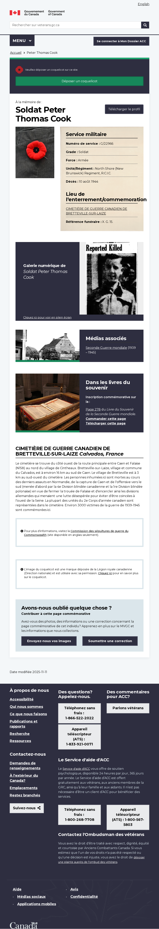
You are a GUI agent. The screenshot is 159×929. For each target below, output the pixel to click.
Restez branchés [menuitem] (25, 795)
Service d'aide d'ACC (76, 769)
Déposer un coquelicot (80, 81)
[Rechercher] (145, 25)
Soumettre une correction (110, 641)
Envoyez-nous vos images (49, 641)
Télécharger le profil (124, 109)
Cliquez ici (105, 573)
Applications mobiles (36, 904)
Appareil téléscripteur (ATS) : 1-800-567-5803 (128, 817)
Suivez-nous (28, 809)
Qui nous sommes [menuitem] (26, 707)
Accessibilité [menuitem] (22, 699)
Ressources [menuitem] (20, 741)
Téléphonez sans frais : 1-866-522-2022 (79, 713)
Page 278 (93, 409)
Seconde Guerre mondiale (106, 348)
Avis (74, 889)
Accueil (16, 53)
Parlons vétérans (128, 708)
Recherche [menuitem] (20, 734)
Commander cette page (106, 419)
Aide (17, 889)
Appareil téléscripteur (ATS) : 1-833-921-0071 (79, 736)
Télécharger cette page (106, 423)
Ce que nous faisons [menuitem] (28, 714)
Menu (24, 40)
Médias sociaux (31, 897)
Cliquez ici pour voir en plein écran (47, 317)
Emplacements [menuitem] (23, 788)
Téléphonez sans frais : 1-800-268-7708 (79, 815)
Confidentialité (84, 897)
